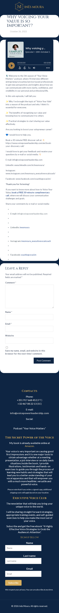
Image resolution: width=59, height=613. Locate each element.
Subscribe (13, 583)
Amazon (29, 445)
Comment (10, 282)
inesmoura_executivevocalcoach (36, 241)
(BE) (29, 403)
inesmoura (24, 227)
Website (9, 335)
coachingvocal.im (28, 255)
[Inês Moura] (29, 6)
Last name (29, 555)
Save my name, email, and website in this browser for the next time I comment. (25, 352)
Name (8, 312)
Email (8, 324)
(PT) (29, 399)
